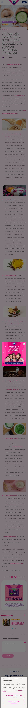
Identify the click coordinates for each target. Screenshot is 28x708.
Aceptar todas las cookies (14, 696)
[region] (14, 692)
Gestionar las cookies (14, 702)
